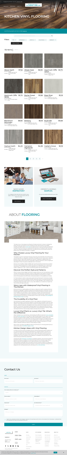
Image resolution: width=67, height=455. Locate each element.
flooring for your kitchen (27, 338)
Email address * (37, 396)
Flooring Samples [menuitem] (38, 437)
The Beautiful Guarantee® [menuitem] (47, 441)
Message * (6, 409)
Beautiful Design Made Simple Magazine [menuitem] (38, 440)
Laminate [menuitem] (28, 442)
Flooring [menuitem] (27, 435)
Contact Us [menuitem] (56, 440)
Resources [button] (12, 6)
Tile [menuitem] (26, 444)
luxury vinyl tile (21, 316)
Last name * (36, 378)
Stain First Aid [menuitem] (47, 437)
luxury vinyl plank (49, 315)
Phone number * (7, 396)
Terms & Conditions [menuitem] (56, 443)
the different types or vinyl (28, 325)
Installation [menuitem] (47, 445)
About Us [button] (19, 6)
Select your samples (47, 198)
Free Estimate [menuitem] (28, 446)
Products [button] (6, 6)
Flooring (12, 11)
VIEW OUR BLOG (17, 201)
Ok (55, 452)
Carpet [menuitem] (27, 440)
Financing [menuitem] (28, 448)
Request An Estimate (54, 6)
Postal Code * (6, 402)
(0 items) (63, 6)
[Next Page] (43, 158)
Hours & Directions (46, 6)
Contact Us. (25, 31)
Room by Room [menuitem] (57, 437)
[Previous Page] (24, 158)
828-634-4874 (19, 1)
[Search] (52, 35)
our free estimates (41, 344)
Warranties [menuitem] (47, 443)
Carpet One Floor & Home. (13, 448)
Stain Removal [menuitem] (47, 435)
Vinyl (16, 11)
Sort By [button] (16, 49)
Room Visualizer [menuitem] (38, 435)
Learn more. (33, 453)
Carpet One (6, 11)
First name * (6, 378)
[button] (59, 6)
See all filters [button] (16, 43)
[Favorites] (61, 6)
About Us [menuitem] (56, 435)
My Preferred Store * (38, 402)
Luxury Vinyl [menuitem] (28, 437)
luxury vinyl (28, 246)
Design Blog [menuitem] (37, 443)
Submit (33, 424)
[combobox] (32, 35)
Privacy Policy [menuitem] (56, 445)
